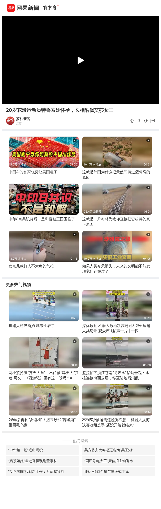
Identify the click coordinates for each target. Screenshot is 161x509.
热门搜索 (80, 440)
